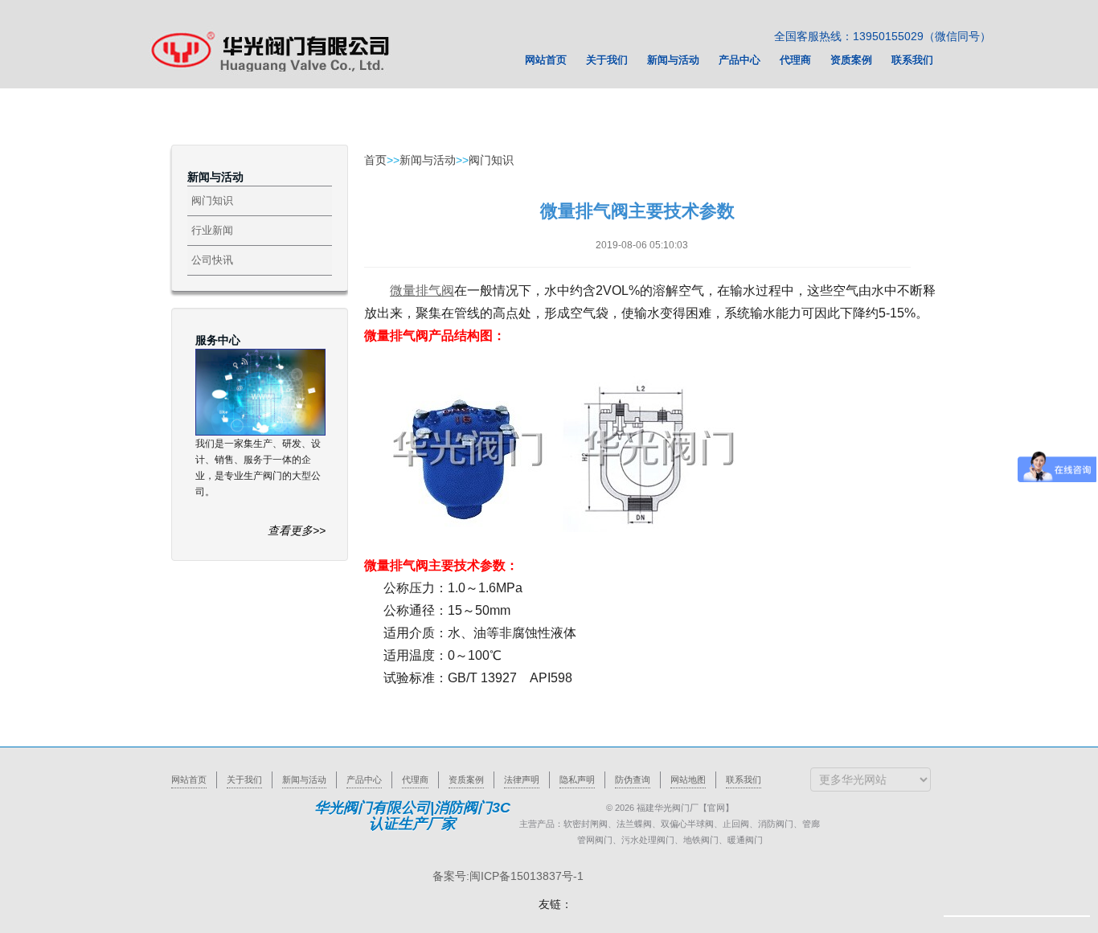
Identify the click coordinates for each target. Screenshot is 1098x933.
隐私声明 (577, 779)
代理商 (415, 779)
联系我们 (743, 779)
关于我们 (244, 779)
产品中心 (364, 779)
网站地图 (688, 779)
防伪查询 (632, 779)
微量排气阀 (422, 290)
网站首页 (189, 779)
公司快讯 (212, 260)
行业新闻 (212, 230)
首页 (375, 159)
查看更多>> (297, 530)
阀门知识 (212, 200)
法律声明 (521, 779)
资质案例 (466, 779)
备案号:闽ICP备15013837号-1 (508, 876)
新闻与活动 (427, 159)
